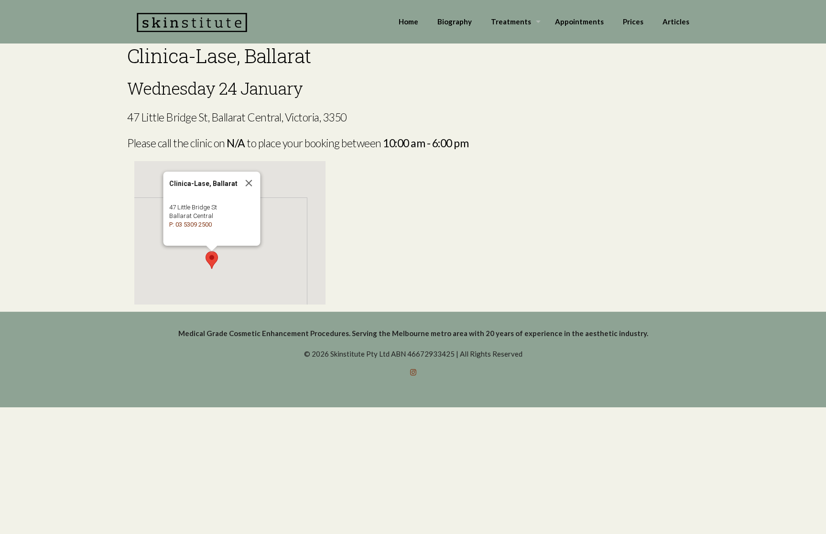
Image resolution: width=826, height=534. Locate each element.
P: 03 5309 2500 (190, 224)
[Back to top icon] (780, 514)
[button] (212, 260)
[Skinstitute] (192, 21)
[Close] (249, 183)
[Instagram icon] (413, 372)
